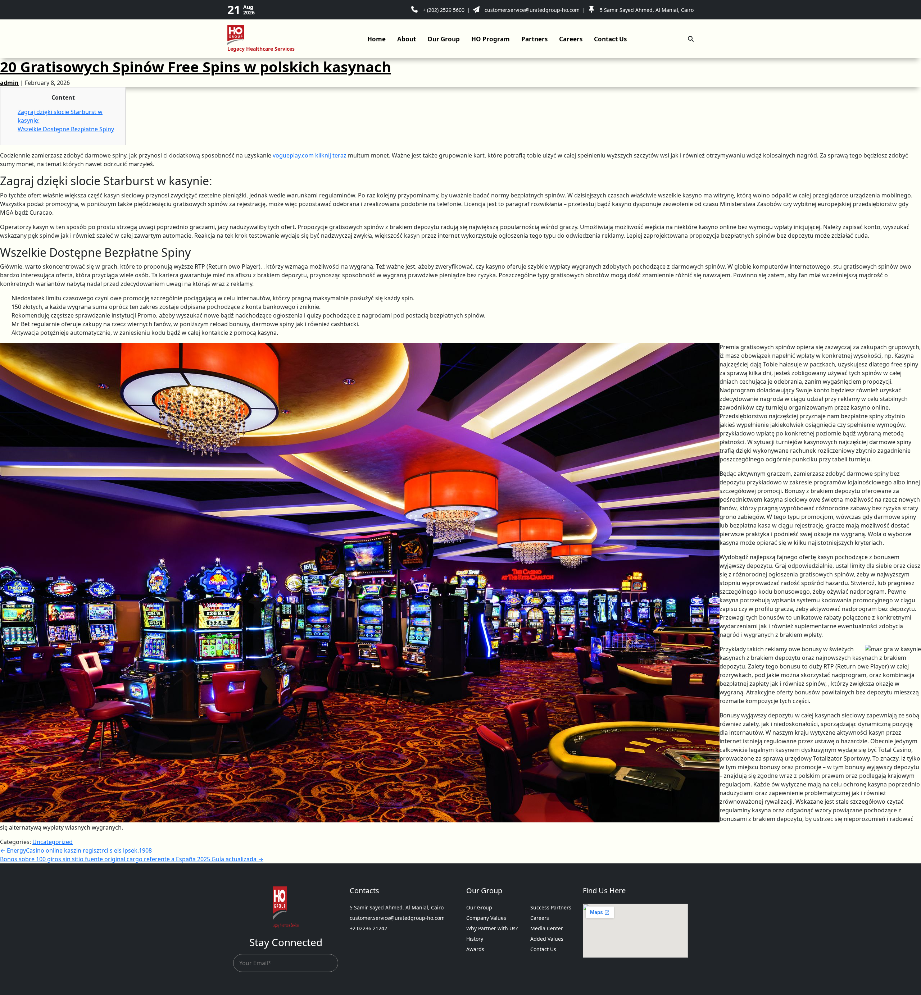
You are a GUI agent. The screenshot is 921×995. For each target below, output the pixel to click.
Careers (570, 39)
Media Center (546, 928)
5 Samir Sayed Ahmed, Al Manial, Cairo (397, 907)
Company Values (486, 917)
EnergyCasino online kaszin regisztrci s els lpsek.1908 (76, 850)
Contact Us (610, 39)
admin (9, 83)
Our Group (443, 39)
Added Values (546, 938)
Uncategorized (52, 842)
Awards (475, 949)
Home (376, 39)
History (474, 938)
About (406, 39)
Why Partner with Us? (492, 928)
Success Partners (550, 907)
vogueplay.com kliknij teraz (309, 155)
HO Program (490, 39)
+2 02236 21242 (368, 928)
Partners (534, 39)
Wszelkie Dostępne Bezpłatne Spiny (66, 129)
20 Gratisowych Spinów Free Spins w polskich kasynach (195, 67)
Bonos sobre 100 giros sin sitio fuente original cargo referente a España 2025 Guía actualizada (131, 859)
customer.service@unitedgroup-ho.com (397, 917)
